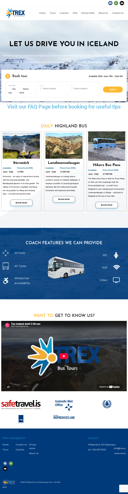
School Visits (87, 13)
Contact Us (118, 13)
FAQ (75, 13)
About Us (103, 13)
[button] (21, 203)
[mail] (122, 3)
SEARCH (112, 89)
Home (42, 13)
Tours (53, 13)
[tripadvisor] (116, 3)
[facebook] (110, 3)
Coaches (64, 13)
